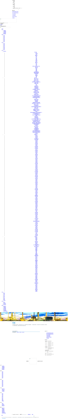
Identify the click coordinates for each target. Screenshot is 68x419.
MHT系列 (36, 209)
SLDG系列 (36, 163)
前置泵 (36, 245)
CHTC (36, 233)
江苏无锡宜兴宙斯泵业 (36, 96)
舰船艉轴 (36, 260)
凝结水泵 (36, 289)
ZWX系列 (36, 196)
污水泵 (36, 284)
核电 (36, 61)
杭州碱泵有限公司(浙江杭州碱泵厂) (36, 106)
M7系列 (36, 159)
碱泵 (36, 252)
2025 (2, 372)
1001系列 (36, 167)
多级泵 (36, 283)
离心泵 (36, 269)
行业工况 (3, 388)
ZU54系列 (36, 223)
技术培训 (4, 308)
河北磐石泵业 (36, 117)
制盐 (36, 65)
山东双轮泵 (36, 100)
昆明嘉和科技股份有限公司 (36, 97)
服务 (2, 305)
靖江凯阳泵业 (36, 124)
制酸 (36, 70)
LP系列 (36, 185)
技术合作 (4, 303)
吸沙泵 (36, 285)
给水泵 (36, 270)
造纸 (36, 58)
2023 (4, 37)
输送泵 (36, 280)
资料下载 (4, 309)
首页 (2, 28)
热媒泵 (36, 247)
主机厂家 (35, 77)
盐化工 (36, 74)
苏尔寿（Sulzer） (36, 80)
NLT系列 (36, 234)
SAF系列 (36, 235)
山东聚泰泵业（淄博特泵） (36, 89)
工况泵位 (35, 236)
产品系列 (35, 134)
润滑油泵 (36, 267)
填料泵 (36, 111)
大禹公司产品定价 (14, 16)
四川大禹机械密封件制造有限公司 (6, 414)
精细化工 (36, 55)
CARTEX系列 (36, 218)
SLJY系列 (36, 230)
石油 (2, 393)
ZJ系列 (36, 153)
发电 (4, 293)
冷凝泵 (36, 290)
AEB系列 (36, 206)
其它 (36, 98)
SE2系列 (36, 164)
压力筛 (36, 264)
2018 (2, 377)
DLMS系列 (36, 201)
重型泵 (36, 281)
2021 (2, 383)
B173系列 (36, 137)
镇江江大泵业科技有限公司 (36, 131)
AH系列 (36, 183)
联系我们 (4, 33)
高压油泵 (36, 265)
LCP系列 (36, 219)
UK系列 (36, 161)
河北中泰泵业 (36, 118)
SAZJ (36, 232)
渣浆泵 (36, 238)
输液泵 (36, 277)
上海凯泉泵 (36, 101)
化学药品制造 (36, 73)
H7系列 (36, 224)
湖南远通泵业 (36, 105)
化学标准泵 (36, 279)
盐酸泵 (36, 250)
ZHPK (36, 187)
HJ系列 (36, 215)
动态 (2, 42)
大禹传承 (4, 31)
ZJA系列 (36, 188)
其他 (36, 211)
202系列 (36, 199)
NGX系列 (36, 158)
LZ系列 (36, 157)
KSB (36, 85)
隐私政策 (29, 414)
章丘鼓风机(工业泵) (36, 92)
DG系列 (36, 210)
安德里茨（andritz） (36, 110)
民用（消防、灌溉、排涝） (36, 66)
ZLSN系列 (36, 214)
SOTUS (18, 332)
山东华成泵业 (36, 87)
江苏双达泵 (36, 127)
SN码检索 (4, 310)
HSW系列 (36, 178)
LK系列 (36, 191)
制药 (36, 56)
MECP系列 (36, 225)
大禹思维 (3, 367)
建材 (36, 68)
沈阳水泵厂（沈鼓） (36, 91)
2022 (4, 38)
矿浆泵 (36, 275)
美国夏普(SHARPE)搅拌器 (36, 102)
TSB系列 (36, 135)
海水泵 (36, 259)
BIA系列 (36, 227)
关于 (2, 29)
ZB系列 (36, 194)
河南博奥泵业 (36, 129)
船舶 (36, 59)
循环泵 (36, 237)
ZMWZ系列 (36, 139)
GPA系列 (36, 136)
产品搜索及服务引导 (3, 26)
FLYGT (36, 149)
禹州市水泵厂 (36, 116)
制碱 (36, 69)
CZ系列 (36, 190)
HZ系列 (36, 145)
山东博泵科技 (36, 88)
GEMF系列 (36, 176)
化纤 (36, 63)
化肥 (36, 64)
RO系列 (36, 216)
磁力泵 (36, 258)
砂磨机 (36, 261)
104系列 (36, 166)
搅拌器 (36, 291)
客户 (2, 403)
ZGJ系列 (36, 141)
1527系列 (36, 222)
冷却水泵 (36, 242)
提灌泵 (36, 262)
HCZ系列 (36, 155)
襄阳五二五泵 (36, 83)
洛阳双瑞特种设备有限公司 (36, 132)
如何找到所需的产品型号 (15, 11)
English (1, 24)
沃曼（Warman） (36, 78)
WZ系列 (36, 144)
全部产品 (4, 51)
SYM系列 (36, 192)
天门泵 (36, 208)
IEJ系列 (36, 174)
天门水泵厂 (36, 93)
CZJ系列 (36, 204)
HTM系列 (36, 173)
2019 (4, 40)
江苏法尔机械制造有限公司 (36, 130)
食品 (2, 398)
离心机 (36, 256)
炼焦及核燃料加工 (36, 72)
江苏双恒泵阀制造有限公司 (36, 113)
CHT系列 (36, 148)
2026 (4, 35)
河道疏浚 (36, 75)
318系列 (36, 168)
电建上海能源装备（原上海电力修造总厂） (36, 112)
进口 (36, 84)
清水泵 (36, 274)
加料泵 (36, 253)
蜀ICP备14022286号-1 (24, 414)
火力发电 (36, 53)
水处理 (36, 60)
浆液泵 (36, 288)
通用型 (36, 115)
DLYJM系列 (36, 171)
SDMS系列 (36, 198)
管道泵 (36, 286)
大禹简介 (4, 30)
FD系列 (36, 203)
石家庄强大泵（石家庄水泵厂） (36, 103)
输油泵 (36, 276)
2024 (4, 36)
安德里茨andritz (36, 86)
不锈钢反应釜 (36, 255)
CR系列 (36, 197)
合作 (2, 301)
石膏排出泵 (36, 241)
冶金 (36, 54)
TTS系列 (36, 205)
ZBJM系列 (36, 150)
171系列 (36, 177)
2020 (4, 39)
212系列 (36, 200)
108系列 (36, 228)
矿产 (2, 397)
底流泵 (36, 243)
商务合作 (4, 304)
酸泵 (36, 251)
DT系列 (36, 152)
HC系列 (36, 181)
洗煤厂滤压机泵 (36, 246)
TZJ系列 (36, 179)
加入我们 (3, 368)
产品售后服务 (14, 15)
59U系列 (36, 213)
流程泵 (36, 271)
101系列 (36, 220)
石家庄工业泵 (36, 82)
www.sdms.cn (4, 418)
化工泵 (36, 272)
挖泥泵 (36, 248)
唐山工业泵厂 (36, 108)
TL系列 (36, 186)
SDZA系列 (36, 229)
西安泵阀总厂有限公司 (36, 121)
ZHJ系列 (36, 142)
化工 (4, 295)
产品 (2, 50)
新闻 (2, 34)
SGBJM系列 (36, 146)
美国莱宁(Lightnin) (36, 94)
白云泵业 (36, 125)
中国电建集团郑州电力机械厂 (36, 120)
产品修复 (4, 307)
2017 (4, 41)
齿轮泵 (36, 257)
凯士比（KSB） (36, 79)
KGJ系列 (36, 140)
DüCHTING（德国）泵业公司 (36, 122)
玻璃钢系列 (36, 195)
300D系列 (36, 154)
